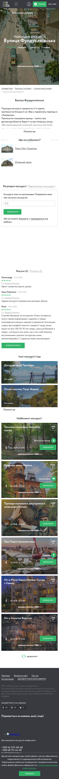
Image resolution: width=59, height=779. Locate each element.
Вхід (29, 4)
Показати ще (29, 131)
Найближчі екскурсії (29, 418)
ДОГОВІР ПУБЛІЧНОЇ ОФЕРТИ (32, 679)
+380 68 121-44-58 (11, 750)
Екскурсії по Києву (23, 89)
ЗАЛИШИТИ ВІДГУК (13, 345)
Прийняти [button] (29, 774)
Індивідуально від (29, 454)
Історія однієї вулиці (43, 89)
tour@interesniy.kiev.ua (11, 753)
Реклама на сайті (21, 676)
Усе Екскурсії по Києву (22, 13)
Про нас (35, 676)
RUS (50, 4)
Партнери (5, 676)
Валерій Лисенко (12, 283)
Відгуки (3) (22, 271)
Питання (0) (35, 271)
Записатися (48, 447)
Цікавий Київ (7, 89)
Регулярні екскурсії (15, 186)
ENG (54, 4)
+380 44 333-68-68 (12, 747)
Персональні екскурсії (41, 186)
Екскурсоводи (7, 679)
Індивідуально (29, 66)
